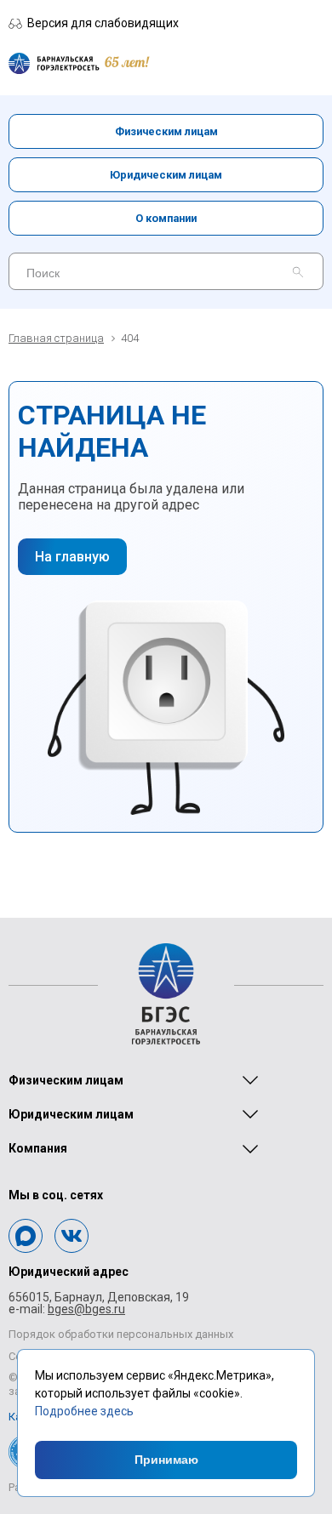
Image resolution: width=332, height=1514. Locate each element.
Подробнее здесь (84, 1411)
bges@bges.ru (86, 1309)
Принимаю (166, 1459)
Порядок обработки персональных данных (121, 1334)
